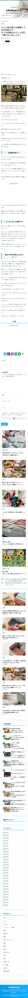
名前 (3, 395)
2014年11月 (6, 891)
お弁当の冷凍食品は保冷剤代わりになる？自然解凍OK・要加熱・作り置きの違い (13, 611)
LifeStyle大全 (14, 10)
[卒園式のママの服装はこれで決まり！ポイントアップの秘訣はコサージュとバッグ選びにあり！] (6, 754)
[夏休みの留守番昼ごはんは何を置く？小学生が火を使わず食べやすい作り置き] (6, 794)
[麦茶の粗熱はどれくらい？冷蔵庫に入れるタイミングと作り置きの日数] (6, 809)
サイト (3, 407)
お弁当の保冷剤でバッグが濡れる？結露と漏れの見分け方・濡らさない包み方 (13, 661)
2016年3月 (5, 859)
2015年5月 (5, 875)
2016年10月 (6, 854)
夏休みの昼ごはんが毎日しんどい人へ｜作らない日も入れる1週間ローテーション (13, 686)
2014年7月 (5, 897)
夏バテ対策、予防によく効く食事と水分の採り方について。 (13, 573)
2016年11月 (6, 851)
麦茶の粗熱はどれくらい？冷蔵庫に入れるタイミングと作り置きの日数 (18, 809)
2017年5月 (5, 846)
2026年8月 (6, 832)
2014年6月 (5, 899)
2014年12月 (6, 889)
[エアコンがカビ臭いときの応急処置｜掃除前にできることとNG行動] (6, 785)
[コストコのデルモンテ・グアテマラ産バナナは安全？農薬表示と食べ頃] (6, 737)
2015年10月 (6, 867)
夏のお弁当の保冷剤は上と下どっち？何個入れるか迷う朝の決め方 (18, 802)
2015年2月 (5, 883)
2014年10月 (6, 894)
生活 (4, 360)
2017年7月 (5, 840)
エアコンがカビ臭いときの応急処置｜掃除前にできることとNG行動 (18, 785)
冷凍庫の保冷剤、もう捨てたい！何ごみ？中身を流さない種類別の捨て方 (18, 763)
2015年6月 (5, 873)
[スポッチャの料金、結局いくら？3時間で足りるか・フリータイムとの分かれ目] (6, 745)
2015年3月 (5, 881)
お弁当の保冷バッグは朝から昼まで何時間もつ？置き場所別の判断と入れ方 (13, 711)
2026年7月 (6, 835)
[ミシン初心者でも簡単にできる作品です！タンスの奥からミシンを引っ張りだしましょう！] (15, 353)
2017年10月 (6, 838)
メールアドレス (6, 401)
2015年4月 (5, 878)
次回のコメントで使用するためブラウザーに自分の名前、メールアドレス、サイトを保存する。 (13, 414)
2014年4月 (5, 905)
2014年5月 (5, 902)
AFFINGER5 (14, 996)
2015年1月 (5, 886)
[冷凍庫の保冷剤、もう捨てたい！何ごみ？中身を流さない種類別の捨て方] (6, 763)
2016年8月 (5, 856)
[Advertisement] (14, 58)
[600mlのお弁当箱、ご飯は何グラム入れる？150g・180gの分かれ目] (6, 730)
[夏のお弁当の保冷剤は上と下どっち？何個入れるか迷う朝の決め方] (6, 802)
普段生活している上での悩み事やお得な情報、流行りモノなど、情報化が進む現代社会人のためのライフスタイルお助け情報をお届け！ (14, 991)
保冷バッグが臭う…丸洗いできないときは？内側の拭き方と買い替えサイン (13, 636)
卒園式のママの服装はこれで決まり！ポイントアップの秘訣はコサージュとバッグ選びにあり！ (18, 754)
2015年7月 (5, 870)
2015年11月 (6, 864)
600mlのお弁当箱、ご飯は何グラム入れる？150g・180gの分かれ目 (17, 730)
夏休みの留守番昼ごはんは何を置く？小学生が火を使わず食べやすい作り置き (18, 794)
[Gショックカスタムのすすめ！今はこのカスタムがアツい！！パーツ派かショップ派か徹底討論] (6, 774)
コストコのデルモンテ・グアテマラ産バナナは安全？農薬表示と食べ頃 (18, 737)
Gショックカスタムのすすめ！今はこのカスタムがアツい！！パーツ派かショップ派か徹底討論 (18, 774)
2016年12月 (6, 848)
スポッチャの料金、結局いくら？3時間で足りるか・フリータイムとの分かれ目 (17, 745)
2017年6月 (5, 843)
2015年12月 (6, 862)
